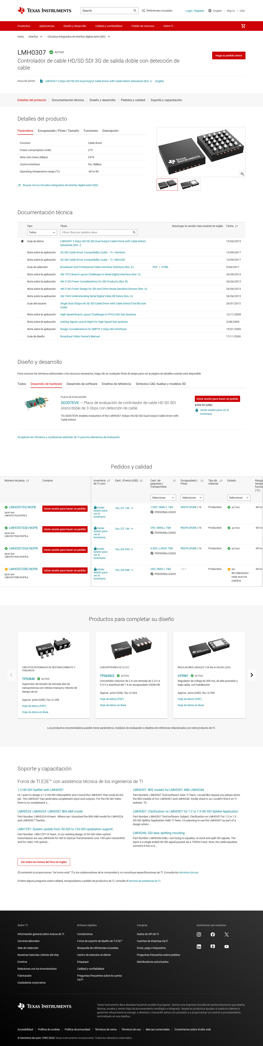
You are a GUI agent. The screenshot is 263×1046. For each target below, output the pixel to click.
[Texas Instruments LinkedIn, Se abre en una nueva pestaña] (199, 947)
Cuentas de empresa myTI (152, 941)
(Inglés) (159, 81)
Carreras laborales (28, 941)
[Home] (44, 10)
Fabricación (25, 975)
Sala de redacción (28, 947)
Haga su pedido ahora (228, 55)
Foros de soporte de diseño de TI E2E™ (100, 941)
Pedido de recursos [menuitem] (143, 26)
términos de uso (188, 872)
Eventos (22, 961)
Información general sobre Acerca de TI (41, 934)
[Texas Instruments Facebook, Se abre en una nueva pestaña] (212, 935)
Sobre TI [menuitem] (168, 26)
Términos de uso (131, 1029)
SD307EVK (70, 402)
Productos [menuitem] (24, 26)
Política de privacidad (77, 1029)
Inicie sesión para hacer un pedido (217, 398)
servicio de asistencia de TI (144, 880)
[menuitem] (243, 26)
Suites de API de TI (148, 934)
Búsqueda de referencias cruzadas (97, 947)
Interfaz (33, 36)
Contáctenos (85, 934)
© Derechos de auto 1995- (36, 1037)
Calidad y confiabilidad (90, 968)
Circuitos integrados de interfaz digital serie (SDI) (77, 36)
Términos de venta (106, 1029)
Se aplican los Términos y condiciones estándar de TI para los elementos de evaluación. (69, 437)
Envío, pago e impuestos (151, 947)
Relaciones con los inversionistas (37, 968)
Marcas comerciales (158, 1029)
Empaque (83, 961)
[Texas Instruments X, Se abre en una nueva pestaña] (226, 935)
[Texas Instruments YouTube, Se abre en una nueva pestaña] (226, 947)
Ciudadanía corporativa (32, 982)
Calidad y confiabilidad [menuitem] (108, 26)
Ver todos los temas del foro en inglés (44, 862)
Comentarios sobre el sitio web (192, 1029)
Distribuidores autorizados (152, 961)
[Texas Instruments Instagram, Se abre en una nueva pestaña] (199, 935)
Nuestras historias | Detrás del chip (38, 954)
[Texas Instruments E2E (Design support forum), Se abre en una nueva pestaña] (212, 947)
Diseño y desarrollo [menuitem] (75, 26)
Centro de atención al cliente (94, 954)
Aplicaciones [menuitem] (46, 26)
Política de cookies (49, 1029)
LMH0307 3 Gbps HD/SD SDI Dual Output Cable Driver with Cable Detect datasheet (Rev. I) (98, 81)
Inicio (21, 36)
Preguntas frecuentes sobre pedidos (158, 954)
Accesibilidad (25, 1029)
